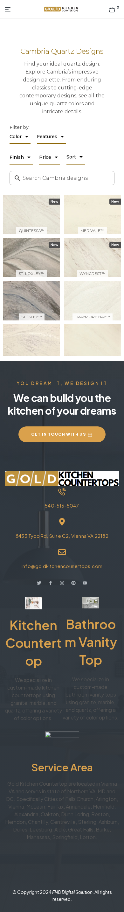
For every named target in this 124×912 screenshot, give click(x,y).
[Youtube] (84, 583)
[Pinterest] (73, 583)
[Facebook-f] (50, 583)
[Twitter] (39, 583)
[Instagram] (62, 583)
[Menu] (9, 9)
